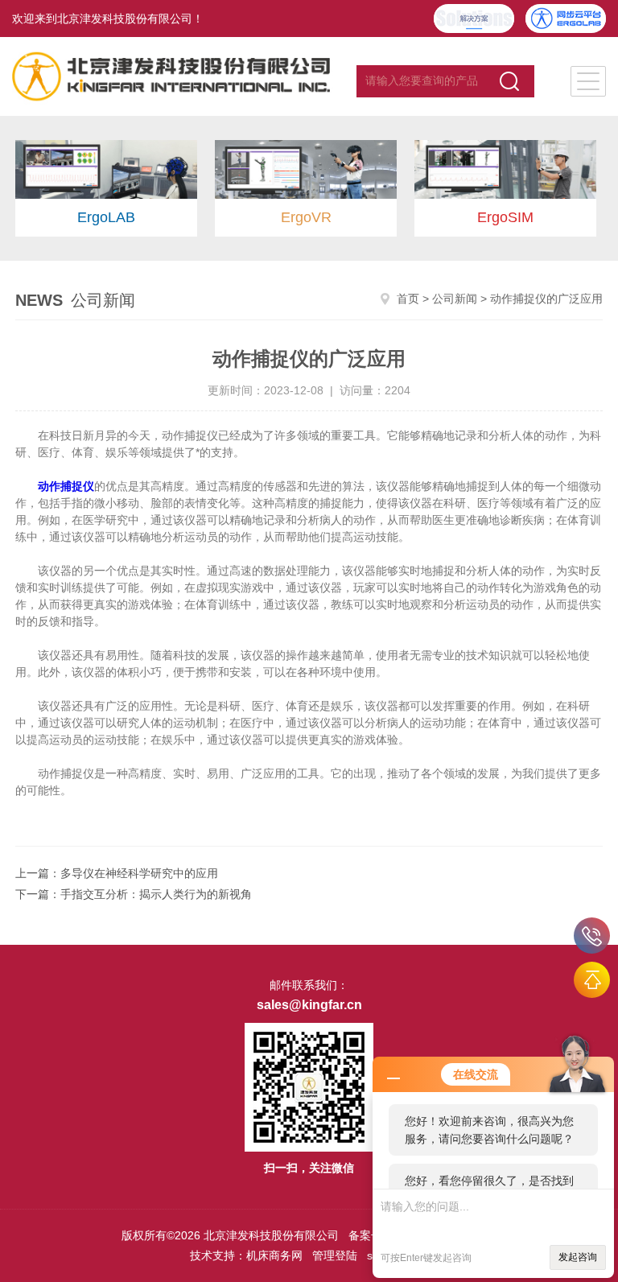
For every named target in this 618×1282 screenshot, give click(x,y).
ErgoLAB (106, 217)
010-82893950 (592, 935)
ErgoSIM (505, 217)
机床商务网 (274, 1255)
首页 (408, 298)
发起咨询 (577, 1257)
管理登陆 (334, 1255)
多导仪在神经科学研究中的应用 (139, 873)
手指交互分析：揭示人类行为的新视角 (156, 894)
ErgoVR (306, 217)
